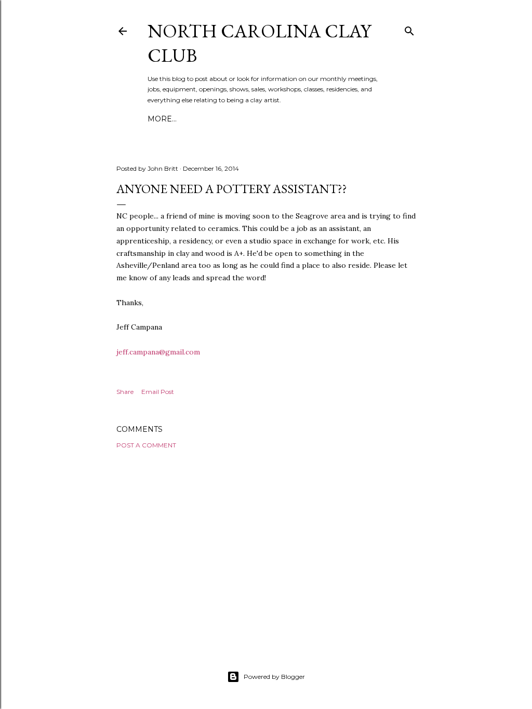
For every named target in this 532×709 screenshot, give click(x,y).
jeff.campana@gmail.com (159, 352)
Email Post (157, 392)
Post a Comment (146, 445)
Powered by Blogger (274, 676)
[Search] (409, 29)
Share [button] (125, 392)
